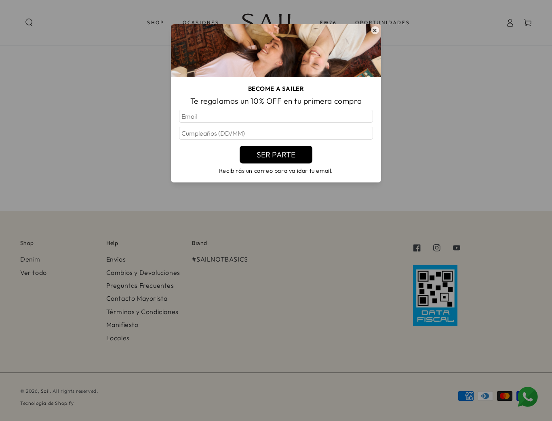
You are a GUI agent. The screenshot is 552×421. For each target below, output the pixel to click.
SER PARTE (276, 154)
